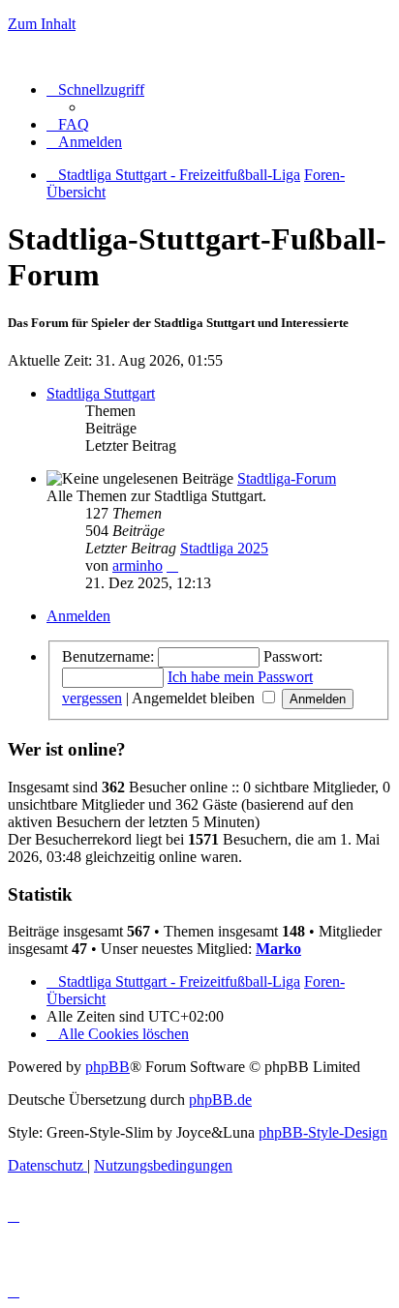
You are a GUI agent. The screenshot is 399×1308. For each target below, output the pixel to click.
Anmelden (78, 616)
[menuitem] (67, 124)
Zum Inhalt (42, 23)
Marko (278, 948)
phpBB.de (220, 1099)
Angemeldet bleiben (195, 698)
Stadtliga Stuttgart (100, 393)
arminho (137, 565)
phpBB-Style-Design (323, 1132)
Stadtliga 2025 (224, 548)
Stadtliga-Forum (286, 478)
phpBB (107, 1066)
